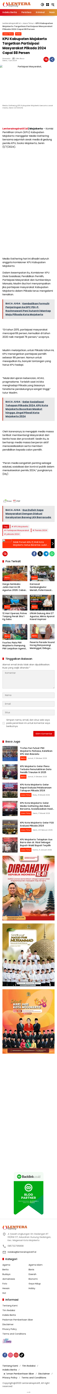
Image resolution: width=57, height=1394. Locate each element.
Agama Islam (36, 1264)
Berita (7, 577)
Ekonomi (33, 1278)
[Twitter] (40, 553)
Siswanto (6, 58)
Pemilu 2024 (41, 530)
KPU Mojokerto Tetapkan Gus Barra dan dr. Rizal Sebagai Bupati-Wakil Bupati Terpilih (36, 842)
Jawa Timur (28, 23)
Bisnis (31, 1269)
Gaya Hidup (35, 1283)
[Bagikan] (52, 59)
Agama (6, 1264)
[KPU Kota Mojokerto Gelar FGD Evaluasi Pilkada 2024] (10, 826)
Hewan (6, 1288)
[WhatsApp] (52, 553)
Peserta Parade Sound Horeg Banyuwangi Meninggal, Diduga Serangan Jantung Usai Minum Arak (42, 645)
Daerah (32, 1274)
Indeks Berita (9, 1315)
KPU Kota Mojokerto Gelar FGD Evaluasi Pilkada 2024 (37, 824)
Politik (18, 34)
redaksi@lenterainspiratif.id (22, 1251)
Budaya (6, 1274)
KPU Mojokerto (21, 526)
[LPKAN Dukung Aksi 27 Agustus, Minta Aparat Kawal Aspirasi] (42, 602)
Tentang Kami (9, 1305)
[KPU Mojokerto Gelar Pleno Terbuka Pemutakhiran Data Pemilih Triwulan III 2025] (10, 771)
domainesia (8, 1278)
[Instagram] (10, 1355)
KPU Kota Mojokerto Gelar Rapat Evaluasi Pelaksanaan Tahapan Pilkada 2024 (36, 787)
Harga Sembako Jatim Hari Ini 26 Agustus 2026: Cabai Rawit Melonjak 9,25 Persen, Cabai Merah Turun (13, 587)
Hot (4, 1293)
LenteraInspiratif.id (11, 23)
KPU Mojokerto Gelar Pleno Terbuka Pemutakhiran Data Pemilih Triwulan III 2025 (35, 769)
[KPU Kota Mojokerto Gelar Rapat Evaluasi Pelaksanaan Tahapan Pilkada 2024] (10, 790)
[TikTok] (21, 1355)
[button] (42, 4)
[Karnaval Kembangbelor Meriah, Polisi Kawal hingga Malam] (42, 573)
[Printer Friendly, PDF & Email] (11, 501)
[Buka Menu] (47, 4)
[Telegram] (46, 553)
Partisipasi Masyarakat (18, 530)
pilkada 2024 (13, 534)
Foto (4, 1283)
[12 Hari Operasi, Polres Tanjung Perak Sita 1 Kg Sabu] (14, 602)
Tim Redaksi (8, 1310)
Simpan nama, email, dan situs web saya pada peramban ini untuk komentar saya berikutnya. (28, 723)
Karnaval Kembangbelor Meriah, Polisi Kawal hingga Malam (40, 587)
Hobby (32, 1288)
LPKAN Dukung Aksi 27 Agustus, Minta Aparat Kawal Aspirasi (42, 616)
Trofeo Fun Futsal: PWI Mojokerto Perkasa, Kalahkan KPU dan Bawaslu (36, 751)
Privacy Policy (9, 1329)
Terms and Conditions (14, 1333)
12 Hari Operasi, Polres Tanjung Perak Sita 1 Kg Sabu (14, 616)
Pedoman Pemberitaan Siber (17, 1319)
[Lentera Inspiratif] (16, 4)
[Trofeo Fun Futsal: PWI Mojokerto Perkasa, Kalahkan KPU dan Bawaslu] (10, 753)
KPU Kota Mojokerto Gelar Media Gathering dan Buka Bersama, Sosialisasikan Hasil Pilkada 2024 (36, 807)
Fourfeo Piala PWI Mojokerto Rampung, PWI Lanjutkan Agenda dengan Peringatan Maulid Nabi (14, 645)
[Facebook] (34, 553)
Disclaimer (8, 1324)
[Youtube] (16, 1355)
